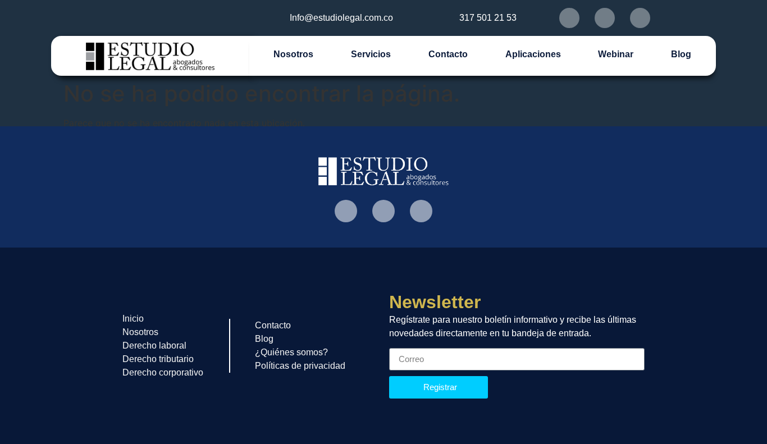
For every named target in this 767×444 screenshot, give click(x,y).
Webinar (615, 54)
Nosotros (293, 54)
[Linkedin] (640, 18)
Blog (681, 54)
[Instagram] (605, 18)
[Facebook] (569, 18)
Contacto (448, 54)
